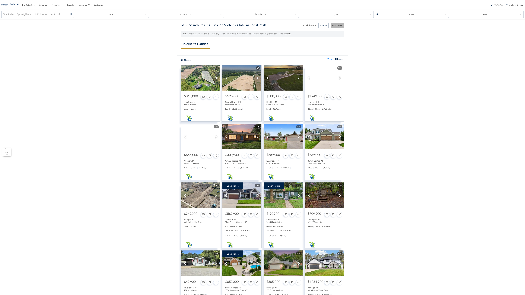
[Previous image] (185, 78)
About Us (83, 5)
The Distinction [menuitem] (28, 5)
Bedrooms (187, 14)
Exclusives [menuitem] (43, 5)
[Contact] (203, 96)
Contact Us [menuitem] (98, 5)
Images (340, 59)
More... (485, 14)
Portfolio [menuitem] (70, 5)
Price (111, 14)
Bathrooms (261, 14)
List (330, 59)
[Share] (216, 96)
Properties (56, 5)
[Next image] (216, 78)
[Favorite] (209, 96)
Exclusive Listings (195, 44)
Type (336, 14)
